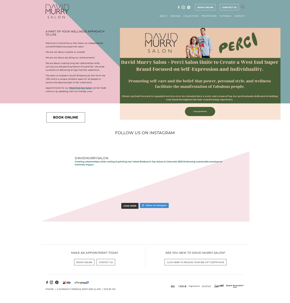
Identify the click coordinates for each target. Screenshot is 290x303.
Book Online (65, 117)
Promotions (209, 16)
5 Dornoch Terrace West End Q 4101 (79, 289)
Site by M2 (109, 289)
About (163, 16)
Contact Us (229, 7)
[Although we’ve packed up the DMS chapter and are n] (77, 185)
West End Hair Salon (80, 88)
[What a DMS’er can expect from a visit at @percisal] (213, 185)
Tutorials (225, 16)
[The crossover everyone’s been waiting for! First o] (179, 185)
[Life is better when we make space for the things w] (145, 185)
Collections (191, 16)
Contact (239, 16)
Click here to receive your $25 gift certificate (195, 262)
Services (175, 16)
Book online (205, 7)
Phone (50, 289)
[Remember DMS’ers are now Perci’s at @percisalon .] (111, 185)
